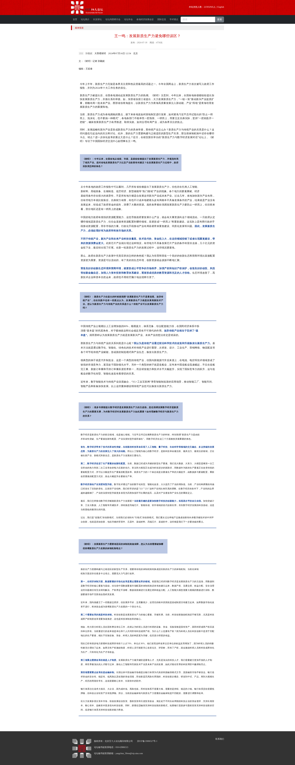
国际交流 (161, 19)
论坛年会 (128, 19)
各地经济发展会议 (145, 19)
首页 (75, 19)
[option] (135, 53)
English (220, 7)
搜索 (219, 19)
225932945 (209, 7)
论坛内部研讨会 (112, 19)
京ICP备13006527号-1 (147, 741)
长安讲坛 (97, 19)
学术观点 (174, 19)
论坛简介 (85, 19)
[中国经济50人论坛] (90, 7)
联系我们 (219, 739)
